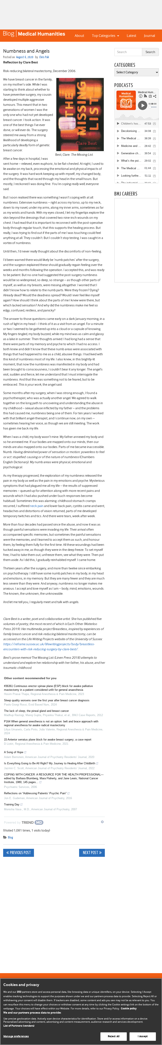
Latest (131, 36)
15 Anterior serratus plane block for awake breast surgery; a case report (47, 739)
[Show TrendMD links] (102, 822)
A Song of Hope (13, 752)
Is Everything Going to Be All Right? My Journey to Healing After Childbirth (49, 763)
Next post (90, 853)
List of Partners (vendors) (18, 1026)
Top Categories (104, 36)
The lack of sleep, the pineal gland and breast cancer (36, 710)
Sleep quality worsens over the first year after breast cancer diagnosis (46, 700)
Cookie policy (129, 1008)
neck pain (36, 506)
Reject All (113, 1036)
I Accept (143, 1036)
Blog (10, 837)
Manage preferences (16, 1036)
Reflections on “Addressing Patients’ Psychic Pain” (35, 793)
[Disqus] (54, 912)
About (79, 36)
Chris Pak (44, 57)
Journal (149, 36)
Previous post (20, 853)
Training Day (11, 804)
